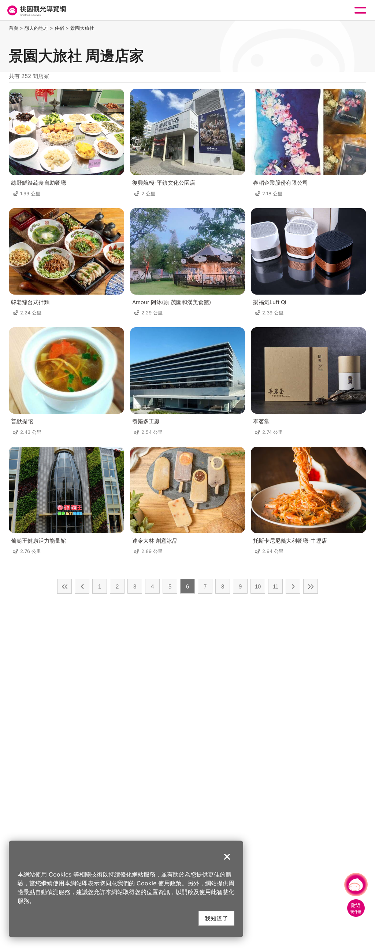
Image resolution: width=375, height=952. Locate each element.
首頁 (13, 28)
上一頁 (82, 586)
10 (258, 586)
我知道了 (216, 918)
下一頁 (293, 586)
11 (275, 586)
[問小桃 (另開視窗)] (356, 884)
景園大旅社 (82, 28)
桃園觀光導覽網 (36, 10)
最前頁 (64, 586)
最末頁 (310, 586)
